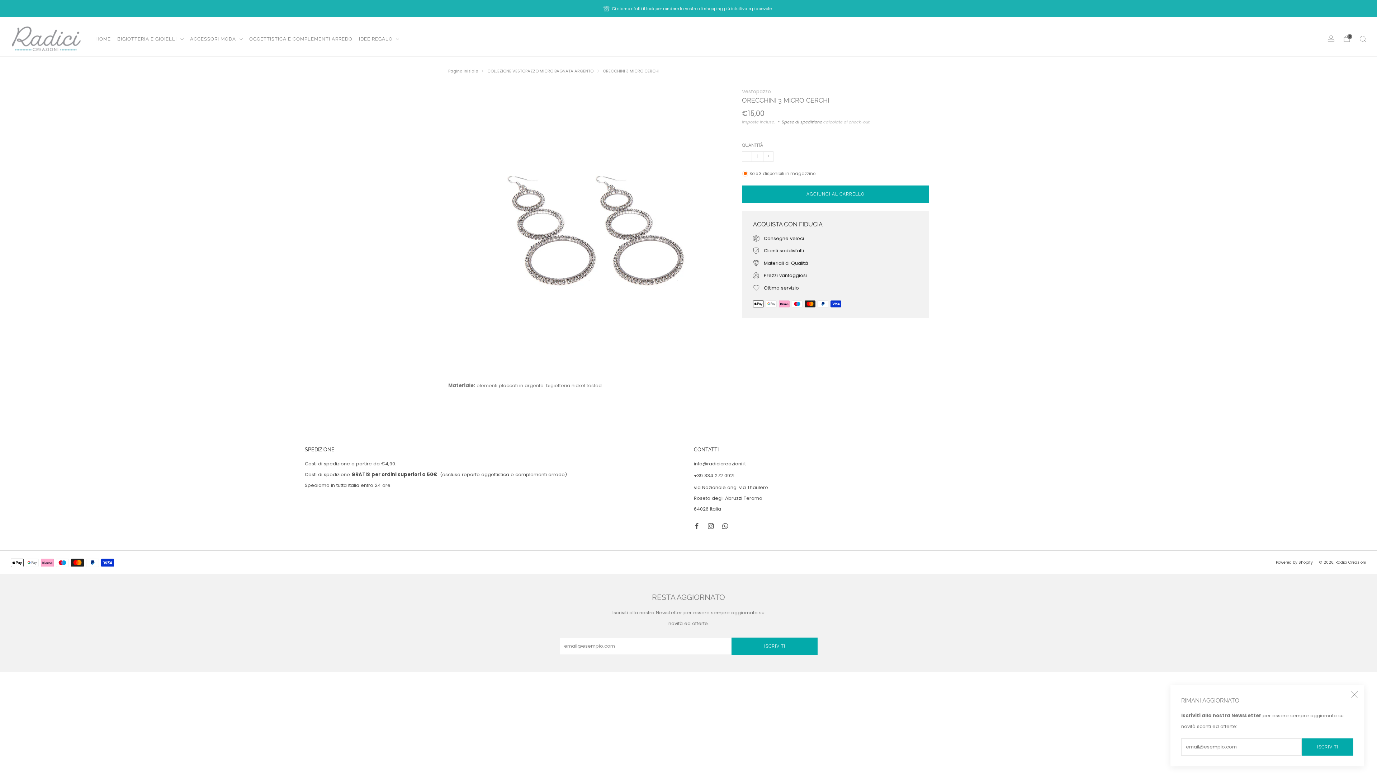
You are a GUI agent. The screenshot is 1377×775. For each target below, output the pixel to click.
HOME (103, 39)
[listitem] (688, 8)
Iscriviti (1327, 747)
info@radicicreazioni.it (720, 463)
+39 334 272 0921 (714, 475)
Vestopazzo (756, 91)
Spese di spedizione (802, 122)
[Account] (1331, 38)
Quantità (752, 145)
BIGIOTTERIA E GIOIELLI (147, 39)
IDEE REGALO (376, 39)
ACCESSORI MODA (213, 39)
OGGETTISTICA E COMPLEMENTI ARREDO (300, 39)
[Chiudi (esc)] (1354, 694)
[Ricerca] (1362, 38)
